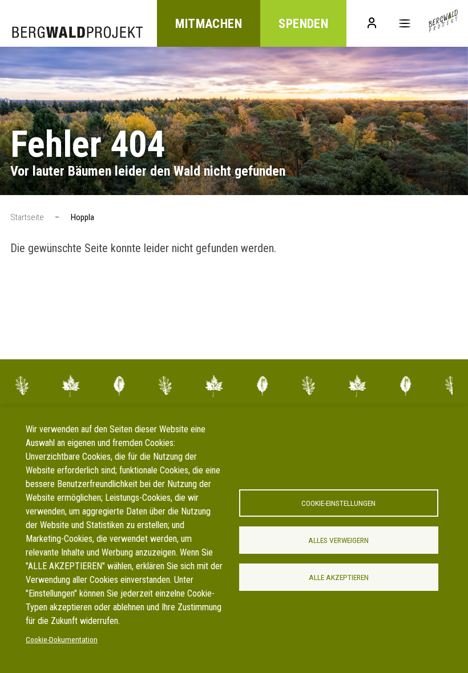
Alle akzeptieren (339, 577)
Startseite (27, 217)
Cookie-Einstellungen (338, 503)
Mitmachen (208, 24)
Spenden (303, 24)
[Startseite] (443, 23)
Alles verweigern (338, 540)
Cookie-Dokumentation (62, 639)
